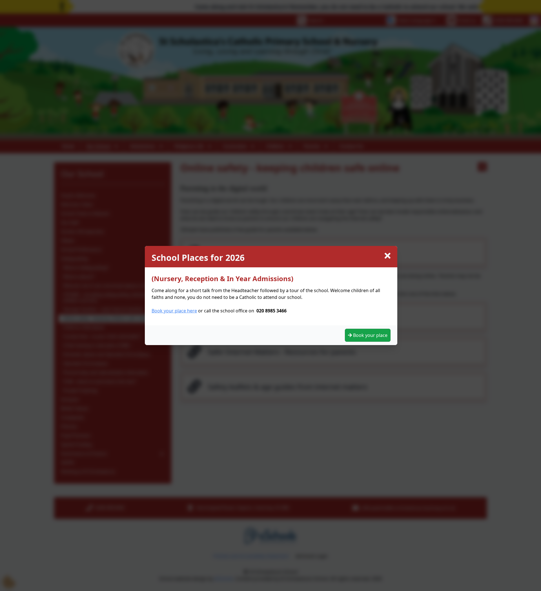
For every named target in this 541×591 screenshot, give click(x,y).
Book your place (369, 335)
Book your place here (174, 311)
